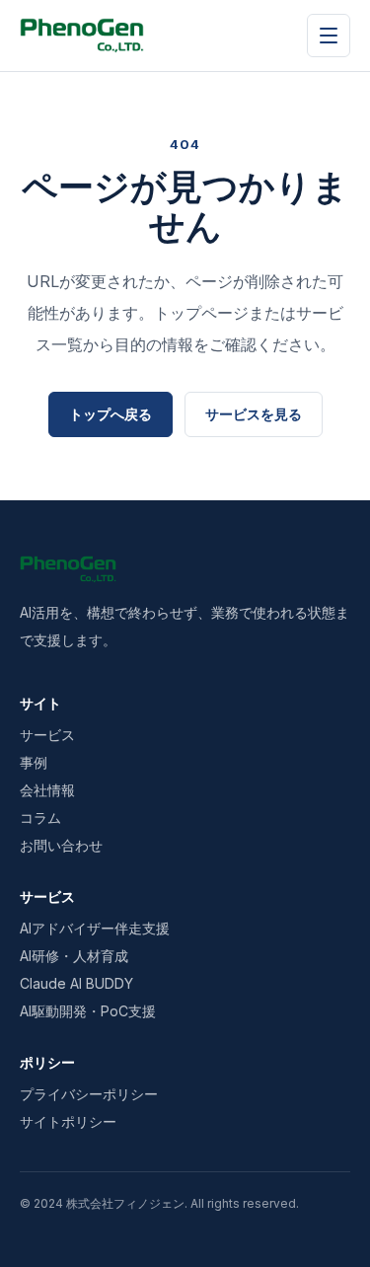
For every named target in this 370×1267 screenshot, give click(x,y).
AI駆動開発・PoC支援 (88, 1011)
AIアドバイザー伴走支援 (95, 928)
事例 (33, 762)
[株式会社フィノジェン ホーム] (82, 35)
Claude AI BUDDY (76, 983)
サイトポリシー (68, 1121)
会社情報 (47, 790)
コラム (40, 817)
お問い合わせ (61, 845)
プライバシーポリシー (89, 1093)
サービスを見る (253, 414)
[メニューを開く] (328, 35)
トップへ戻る (110, 414)
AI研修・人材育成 (74, 955)
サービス (47, 734)
